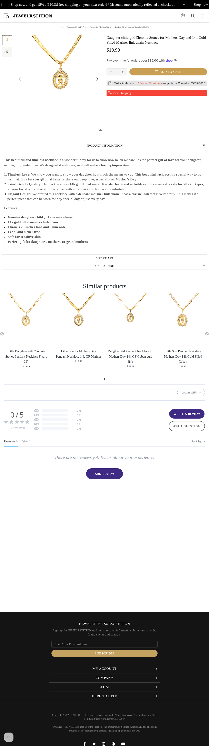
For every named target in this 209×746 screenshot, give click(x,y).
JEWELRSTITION (32, 15)
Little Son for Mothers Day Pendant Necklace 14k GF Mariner (78, 353)
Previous (2, 334)
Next (207, 334)
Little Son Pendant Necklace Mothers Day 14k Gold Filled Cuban (183, 356)
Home (61, 27)
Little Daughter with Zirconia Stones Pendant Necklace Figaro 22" (26, 356)
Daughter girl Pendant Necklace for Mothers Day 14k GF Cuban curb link (130, 356)
